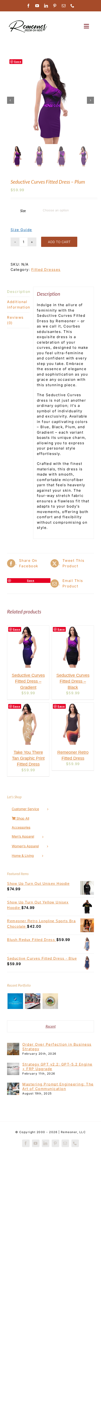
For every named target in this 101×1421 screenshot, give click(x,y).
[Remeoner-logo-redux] (28, 21)
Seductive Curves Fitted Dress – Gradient (28, 681)
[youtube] (37, 6)
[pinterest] (55, 6)
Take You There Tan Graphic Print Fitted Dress (28, 758)
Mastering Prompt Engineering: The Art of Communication (58, 1086)
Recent (51, 1026)
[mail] (64, 6)
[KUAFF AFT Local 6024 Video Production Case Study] (15, 1001)
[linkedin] (46, 6)
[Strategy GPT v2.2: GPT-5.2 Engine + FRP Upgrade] (13, 1065)
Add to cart (59, 242)
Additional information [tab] (18, 304)
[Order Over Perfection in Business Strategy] (13, 1045)
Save (17, 61)
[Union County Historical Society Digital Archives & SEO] (50, 1001)
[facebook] (29, 6)
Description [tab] (18, 291)
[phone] (72, 6)
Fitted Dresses (46, 269)
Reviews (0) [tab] (15, 320)
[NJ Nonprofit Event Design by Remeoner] (33, 1001)
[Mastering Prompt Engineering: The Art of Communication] (13, 1085)
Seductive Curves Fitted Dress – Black (72, 681)
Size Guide (21, 229)
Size (23, 211)
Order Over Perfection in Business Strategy (57, 1046)
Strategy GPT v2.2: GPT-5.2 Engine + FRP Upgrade (57, 1066)
